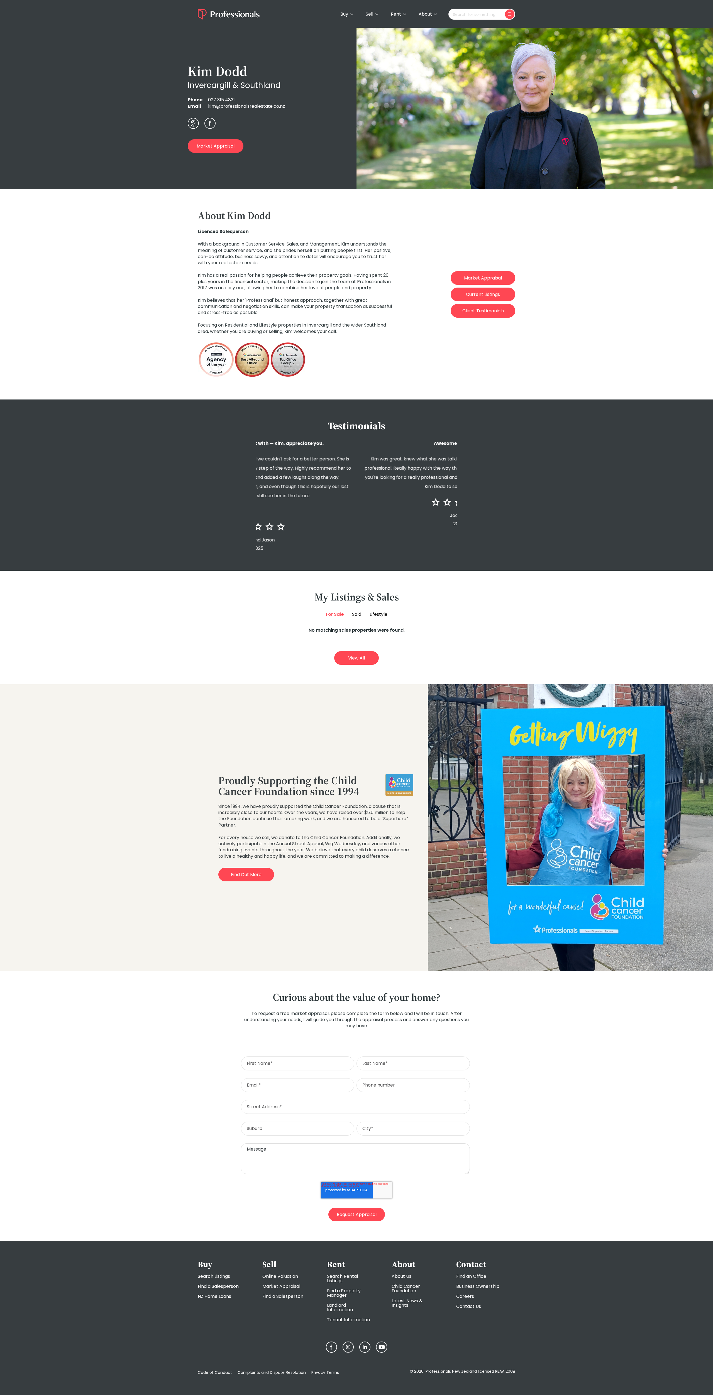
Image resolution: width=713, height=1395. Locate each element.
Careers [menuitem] (465, 1296)
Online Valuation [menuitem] (280, 1276)
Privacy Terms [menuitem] (325, 1372)
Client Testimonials (483, 311)
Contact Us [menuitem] (468, 1306)
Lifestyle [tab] (378, 614)
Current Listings (483, 294)
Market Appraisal (216, 146)
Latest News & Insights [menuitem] (407, 1303)
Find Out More (246, 874)
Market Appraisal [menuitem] (281, 1286)
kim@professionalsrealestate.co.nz (246, 106)
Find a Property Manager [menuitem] (344, 1293)
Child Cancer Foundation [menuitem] (406, 1288)
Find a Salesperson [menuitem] (218, 1286)
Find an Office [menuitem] (471, 1276)
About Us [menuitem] (401, 1276)
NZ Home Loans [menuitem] (214, 1296)
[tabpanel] (356, 630)
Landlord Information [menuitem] (340, 1307)
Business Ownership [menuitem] (477, 1286)
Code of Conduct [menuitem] (215, 1372)
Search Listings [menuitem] (214, 1276)
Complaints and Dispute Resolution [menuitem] (272, 1372)
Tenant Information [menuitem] (348, 1319)
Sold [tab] (356, 614)
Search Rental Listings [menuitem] (342, 1278)
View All (356, 658)
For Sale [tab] (335, 614)
